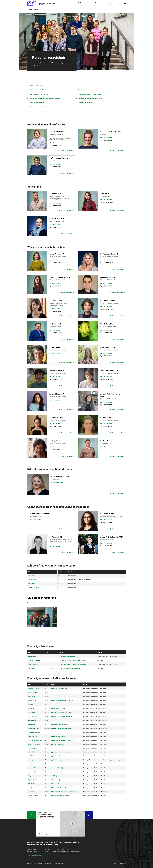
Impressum (48, 864)
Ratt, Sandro (31, 583)
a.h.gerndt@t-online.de (68, 656)
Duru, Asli (30, 704)
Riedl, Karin (31, 756)
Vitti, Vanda (31, 784)
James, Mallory (32, 579)
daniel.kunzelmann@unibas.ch (62, 728)
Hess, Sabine (31, 724)
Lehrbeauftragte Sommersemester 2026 (90, 98)
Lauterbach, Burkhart (34, 660)
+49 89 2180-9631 (108, 140)
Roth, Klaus (31, 668)
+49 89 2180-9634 (108, 426)
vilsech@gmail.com (59, 772)
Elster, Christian (32, 716)
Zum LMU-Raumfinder (35, 855)
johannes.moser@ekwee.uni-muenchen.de (74, 664)
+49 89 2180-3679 (57, 311)
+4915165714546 (108, 522)
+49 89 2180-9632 (57, 286)
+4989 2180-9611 (57, 449)
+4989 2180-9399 (108, 546)
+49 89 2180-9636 (108, 309)
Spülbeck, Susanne (33, 587)
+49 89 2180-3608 (57, 332)
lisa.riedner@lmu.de (59, 760)
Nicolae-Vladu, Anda (34, 744)
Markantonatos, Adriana (35, 740)
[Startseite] (31, 815)
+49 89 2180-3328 (57, 145)
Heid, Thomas (32, 720)
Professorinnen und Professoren (39, 90)
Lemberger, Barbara (34, 732)
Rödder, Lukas (32, 764)
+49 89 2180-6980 (57, 426)
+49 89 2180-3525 (57, 167)
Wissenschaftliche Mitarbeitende (39, 94)
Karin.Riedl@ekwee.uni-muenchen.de (64, 756)
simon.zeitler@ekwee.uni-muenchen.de (65, 792)
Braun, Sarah (31, 696)
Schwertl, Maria (32, 768)
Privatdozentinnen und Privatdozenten (89, 94)
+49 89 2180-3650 (108, 286)
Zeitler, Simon (32, 792)
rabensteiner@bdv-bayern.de (62, 752)
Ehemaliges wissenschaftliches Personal (42, 107)
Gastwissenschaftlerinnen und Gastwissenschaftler (45, 98)
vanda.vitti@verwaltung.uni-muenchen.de (65, 784)
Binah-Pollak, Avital (33, 688)
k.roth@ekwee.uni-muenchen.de (70, 668)
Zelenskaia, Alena (33, 796)
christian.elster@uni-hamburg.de (63, 716)
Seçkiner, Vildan (32, 772)
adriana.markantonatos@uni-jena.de (64, 740)
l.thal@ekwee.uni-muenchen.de (62, 776)
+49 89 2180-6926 (108, 356)
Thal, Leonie (31, 776)
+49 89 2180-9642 (108, 262)
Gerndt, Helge (32, 656)
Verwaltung (81, 90)
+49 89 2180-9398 (108, 332)
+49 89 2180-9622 (57, 206)
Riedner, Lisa (31, 760)
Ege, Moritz (31, 708)
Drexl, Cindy (31, 576)
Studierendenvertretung (37, 102)
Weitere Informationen (67, 150)
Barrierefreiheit (58, 864)
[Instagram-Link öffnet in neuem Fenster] (89, 815)
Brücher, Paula (32, 700)
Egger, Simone (32, 712)
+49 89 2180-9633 (57, 262)
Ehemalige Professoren (85, 102)
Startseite (30, 9)
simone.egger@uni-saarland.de (62, 712)
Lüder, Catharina (33, 736)
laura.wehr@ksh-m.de (59, 788)
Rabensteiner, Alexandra (35, 752)
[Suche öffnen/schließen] (119, 3)
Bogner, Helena (32, 692)
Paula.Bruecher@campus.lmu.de (63, 700)
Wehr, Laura (31, 788)
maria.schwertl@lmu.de (60, 768)
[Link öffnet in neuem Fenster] (60, 824)
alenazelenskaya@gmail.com (62, 796)
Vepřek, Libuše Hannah (35, 780)
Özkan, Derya (32, 748)
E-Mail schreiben (56, 143)
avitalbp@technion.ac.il (60, 688)
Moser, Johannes (33, 664)
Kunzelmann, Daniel (34, 728)
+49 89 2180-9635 (57, 379)
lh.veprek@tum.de (58, 780)
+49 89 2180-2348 (108, 202)
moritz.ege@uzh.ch (59, 708)
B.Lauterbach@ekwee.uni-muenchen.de (73, 660)
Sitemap (29, 864)
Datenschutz (38, 864)
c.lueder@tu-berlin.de (59, 736)
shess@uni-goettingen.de (60, 724)
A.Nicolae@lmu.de (58, 744)
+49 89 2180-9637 (57, 227)
